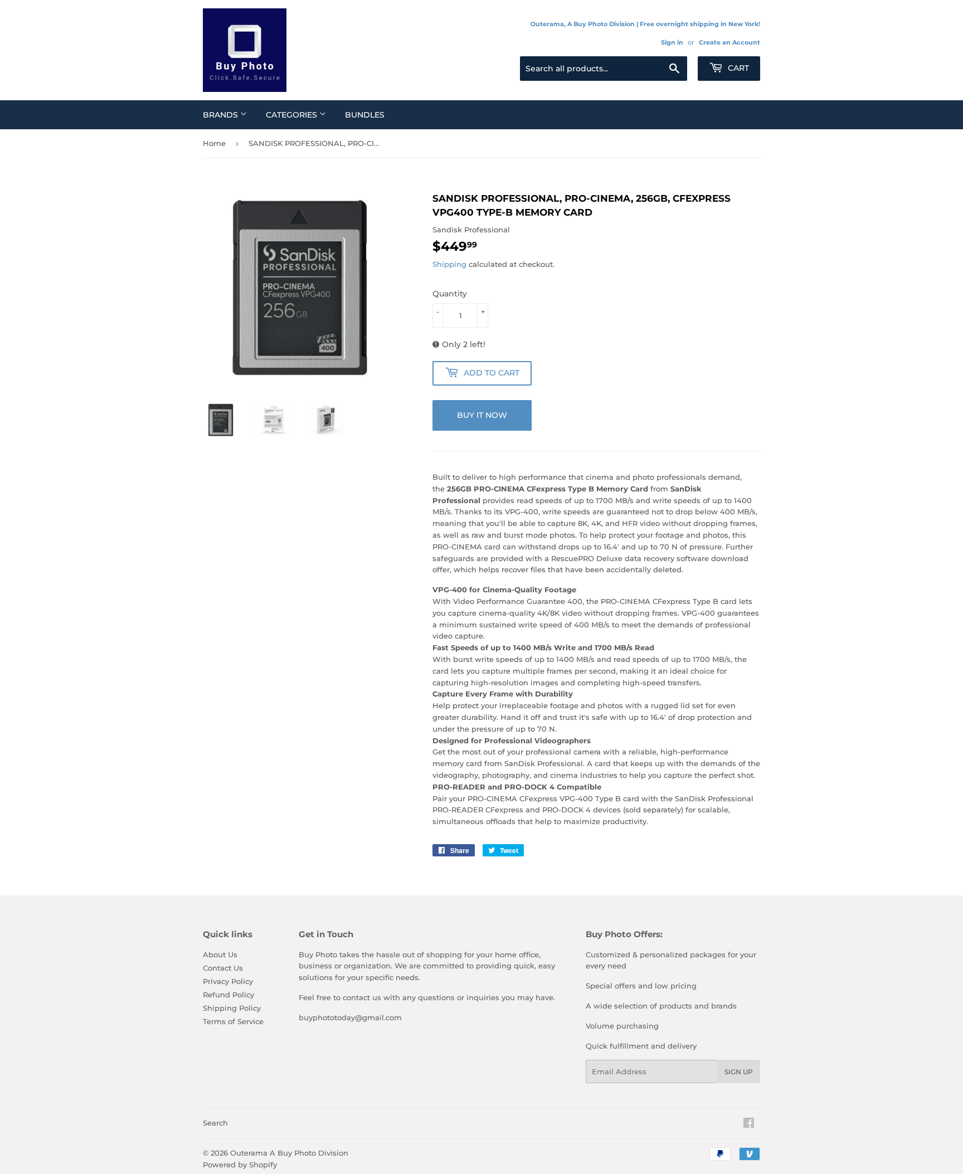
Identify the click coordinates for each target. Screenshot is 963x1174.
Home (214, 143)
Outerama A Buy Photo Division (289, 1152)
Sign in (672, 42)
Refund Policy (228, 994)
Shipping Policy (232, 1007)
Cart (737, 68)
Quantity (449, 294)
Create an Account (729, 42)
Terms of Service (233, 1021)
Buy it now (482, 415)
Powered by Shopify (240, 1164)
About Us (220, 954)
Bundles (365, 115)
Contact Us (223, 967)
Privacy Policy (228, 981)
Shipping (449, 264)
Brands (221, 115)
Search (215, 1122)
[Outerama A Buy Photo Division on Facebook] (749, 1124)
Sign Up (738, 1072)
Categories (292, 115)
